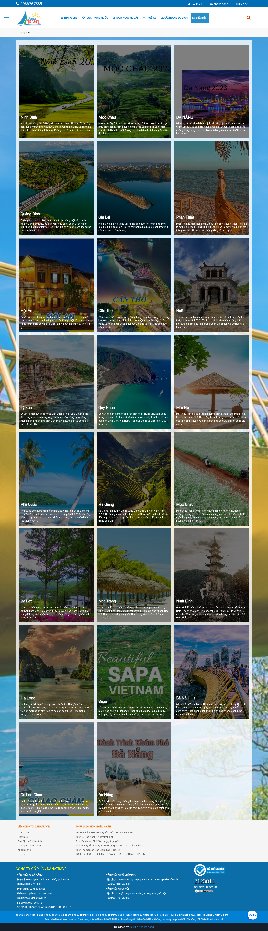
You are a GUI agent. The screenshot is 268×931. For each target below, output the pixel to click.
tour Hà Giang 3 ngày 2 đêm (212, 914)
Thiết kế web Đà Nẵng (141, 927)
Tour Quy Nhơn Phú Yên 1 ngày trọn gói (97, 841)
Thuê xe (151, 17)
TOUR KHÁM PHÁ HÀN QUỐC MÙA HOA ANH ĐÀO (104, 832)
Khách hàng (220, 3)
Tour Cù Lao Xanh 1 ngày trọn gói (94, 836)
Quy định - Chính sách (30, 841)
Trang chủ (70, 17)
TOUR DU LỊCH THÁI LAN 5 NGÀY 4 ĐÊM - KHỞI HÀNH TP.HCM (110, 854)
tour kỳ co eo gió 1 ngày (93, 914)
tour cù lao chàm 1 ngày (65, 914)
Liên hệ (243, 3)
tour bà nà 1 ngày (41, 914)
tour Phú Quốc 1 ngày (120, 914)
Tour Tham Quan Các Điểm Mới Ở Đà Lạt (98, 849)
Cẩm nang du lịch (176, 17)
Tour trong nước (96, 17)
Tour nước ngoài (126, 17)
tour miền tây (23, 914)
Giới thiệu (196, 3)
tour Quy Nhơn (141, 914)
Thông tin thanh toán (29, 845)
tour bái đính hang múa (183, 914)
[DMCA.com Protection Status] (204, 890)
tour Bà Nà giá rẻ (159, 914)
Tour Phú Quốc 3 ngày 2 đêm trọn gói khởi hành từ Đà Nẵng (109, 845)
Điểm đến (201, 17)
